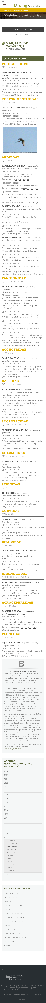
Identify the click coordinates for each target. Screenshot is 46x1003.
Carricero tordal (18, 612)
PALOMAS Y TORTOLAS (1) (13, 921)
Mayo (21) (10, 861)
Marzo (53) (11, 867)
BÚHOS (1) (8, 925)
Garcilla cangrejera (21, 165)
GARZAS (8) (8, 901)
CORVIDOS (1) (9, 929)
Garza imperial (21, 237)
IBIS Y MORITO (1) (10, 897)
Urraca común (19, 519)
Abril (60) (10, 864)
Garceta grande (18, 206)
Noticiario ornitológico (23, 29)
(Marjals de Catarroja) (29, 86)
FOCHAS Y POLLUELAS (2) (13, 913)
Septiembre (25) (13, 849)
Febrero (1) (11, 870)
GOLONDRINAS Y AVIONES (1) (15, 937)
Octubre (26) (12, 846)
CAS (3, 1)
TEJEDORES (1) (9, 945)
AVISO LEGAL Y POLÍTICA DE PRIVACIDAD (18, 995)
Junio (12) (10, 858)
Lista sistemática (23, 35)
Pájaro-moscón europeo (18, 552)
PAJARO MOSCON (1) (12, 933)
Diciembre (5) (12, 840)
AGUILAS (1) (8, 909)
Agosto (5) (11, 852)
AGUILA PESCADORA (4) (13, 905)
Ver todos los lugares (15, 49)
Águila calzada (19, 358)
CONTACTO (39, 995)
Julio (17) (10, 855)
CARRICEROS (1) (10, 941)
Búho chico (14, 493)
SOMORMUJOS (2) (11, 893)
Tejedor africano (20, 642)
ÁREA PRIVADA (23, 999)
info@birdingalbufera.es (12, 749)
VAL (7, 1)
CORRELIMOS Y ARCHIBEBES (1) (16, 917)
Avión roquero (21, 582)
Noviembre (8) (12, 843)
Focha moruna (16, 389)
